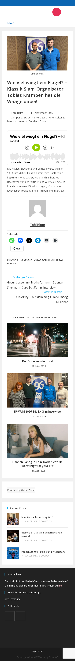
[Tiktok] (67, 12)
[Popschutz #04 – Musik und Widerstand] (13, 553)
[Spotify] (36, 12)
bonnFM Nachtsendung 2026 (37, 517)
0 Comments (45, 521)
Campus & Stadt (20, 117)
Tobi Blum (17, 112)
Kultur (21, 121)
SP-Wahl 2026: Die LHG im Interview (37, 411)
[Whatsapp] (46, 12)
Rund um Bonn (37, 121)
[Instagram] (56, 12)
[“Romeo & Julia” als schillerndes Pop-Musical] (13, 536)
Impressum (37, 651)
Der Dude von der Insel (37, 361)
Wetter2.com (28, 490)
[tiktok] (20, 616)
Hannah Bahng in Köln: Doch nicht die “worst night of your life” (37, 464)
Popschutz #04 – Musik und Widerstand (43, 551)
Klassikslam (48, 260)
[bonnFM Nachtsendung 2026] (13, 519)
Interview (39, 117)
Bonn (26, 260)
